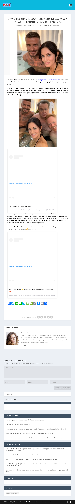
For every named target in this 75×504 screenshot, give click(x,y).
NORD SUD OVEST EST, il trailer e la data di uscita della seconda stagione (29, 433)
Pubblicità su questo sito (44, 502)
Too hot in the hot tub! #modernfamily (20, 206)
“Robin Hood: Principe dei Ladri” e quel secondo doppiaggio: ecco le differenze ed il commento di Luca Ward (35, 449)
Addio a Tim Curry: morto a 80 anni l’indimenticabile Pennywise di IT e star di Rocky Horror (35, 438)
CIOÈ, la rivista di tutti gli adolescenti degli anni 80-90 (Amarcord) (36, 459)
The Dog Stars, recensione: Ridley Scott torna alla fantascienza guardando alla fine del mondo (36, 429)
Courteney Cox (27, 210)
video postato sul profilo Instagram (48, 80)
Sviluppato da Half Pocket (27, 502)
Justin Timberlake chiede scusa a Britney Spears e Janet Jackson (31, 455)
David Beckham (27, 295)
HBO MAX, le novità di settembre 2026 (18, 424)
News (46, 25)
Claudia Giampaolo (28, 25)
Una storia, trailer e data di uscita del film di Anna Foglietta (25, 420)
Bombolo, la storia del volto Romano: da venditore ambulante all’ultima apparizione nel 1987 (37, 471)
